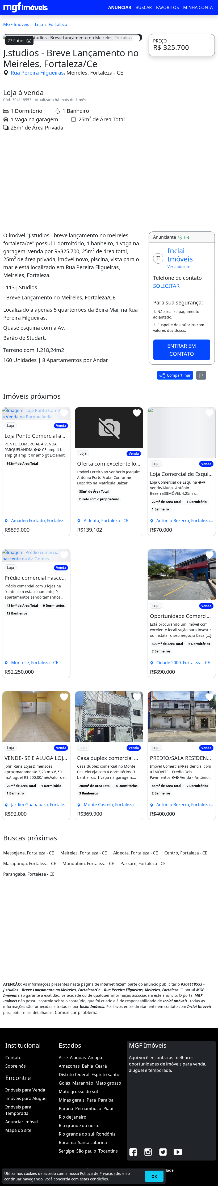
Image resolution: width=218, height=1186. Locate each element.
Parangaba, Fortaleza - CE (28, 874)
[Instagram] (148, 1151)
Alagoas (78, 1057)
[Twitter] (163, 1151)
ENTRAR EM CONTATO (181, 349)
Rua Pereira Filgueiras (37, 72)
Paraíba (106, 1100)
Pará (91, 1100)
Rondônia (106, 1134)
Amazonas (69, 1066)
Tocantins (108, 1151)
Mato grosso (108, 1083)
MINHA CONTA (198, 7)
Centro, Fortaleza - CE (185, 853)
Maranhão (82, 1083)
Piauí (108, 1108)
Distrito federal (74, 1074)
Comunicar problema (76, 1012)
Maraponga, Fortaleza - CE (29, 863)
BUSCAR (144, 7)
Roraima (67, 1142)
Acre (63, 1057)
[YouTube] (178, 1151)
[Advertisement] (72, 181)
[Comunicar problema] (201, 375)
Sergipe (66, 1151)
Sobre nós (15, 1066)
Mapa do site (18, 1130)
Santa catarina (92, 1142)
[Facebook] (133, 1151)
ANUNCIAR (119, 7)
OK (154, 1176)
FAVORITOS (167, 7)
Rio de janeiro (72, 1117)
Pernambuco (88, 1108)
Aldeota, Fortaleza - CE (135, 853)
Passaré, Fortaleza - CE (143, 863)
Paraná (66, 1108)
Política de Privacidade (100, 1173)
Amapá (95, 1057)
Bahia (87, 1066)
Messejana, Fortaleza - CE (28, 853)
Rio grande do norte (79, 1125)
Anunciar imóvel (21, 1122)
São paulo (86, 1151)
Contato (13, 1057)
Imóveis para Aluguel (26, 1098)
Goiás (64, 1083)
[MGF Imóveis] (25, 7)
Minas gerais (72, 1100)
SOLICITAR (166, 285)
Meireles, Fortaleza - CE (94, 72)
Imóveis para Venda (25, 1090)
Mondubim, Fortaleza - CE (88, 863)
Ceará (101, 1066)
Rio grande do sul (76, 1134)
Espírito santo (105, 1074)
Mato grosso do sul (78, 1091)
